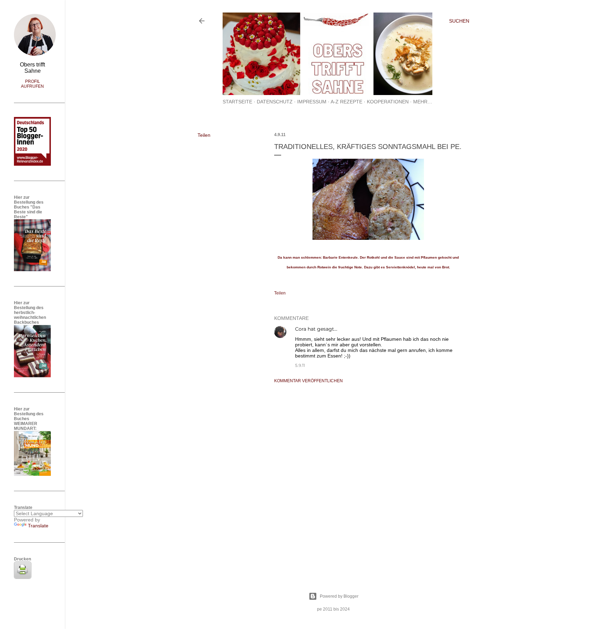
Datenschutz (275, 101)
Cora (300, 329)
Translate (38, 525)
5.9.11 (300, 365)
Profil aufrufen (32, 84)
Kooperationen (388, 101)
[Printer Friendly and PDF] (22, 577)
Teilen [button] (204, 135)
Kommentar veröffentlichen (308, 380)
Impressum (311, 101)
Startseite (237, 101)
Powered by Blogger (339, 596)
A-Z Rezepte (346, 101)
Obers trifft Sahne (32, 68)
